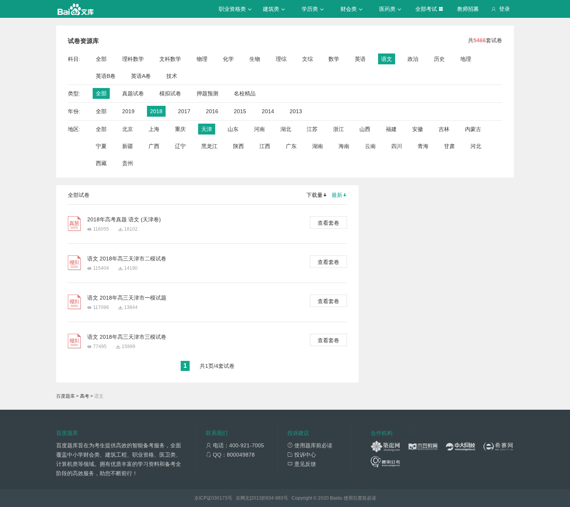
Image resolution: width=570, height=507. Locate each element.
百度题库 (65, 396)
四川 (396, 146)
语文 (386, 59)
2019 (128, 111)
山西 (364, 129)
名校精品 (245, 93)
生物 (254, 59)
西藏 (101, 163)
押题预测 (207, 93)
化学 (228, 59)
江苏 (312, 129)
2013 (296, 111)
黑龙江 (209, 146)
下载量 (314, 195)
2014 (268, 111)
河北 (475, 146)
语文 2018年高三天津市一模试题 (126, 298)
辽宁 (180, 146)
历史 (439, 59)
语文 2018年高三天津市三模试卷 (126, 337)
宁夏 (101, 146)
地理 (465, 59)
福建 (391, 129)
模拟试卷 (170, 93)
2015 (240, 111)
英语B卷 (106, 76)
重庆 (180, 129)
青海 (423, 146)
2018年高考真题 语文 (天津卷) (124, 219)
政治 (413, 59)
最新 (337, 195)
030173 (219, 498)
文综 (307, 59)
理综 (281, 59)
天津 (206, 129)
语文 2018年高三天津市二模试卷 (126, 258)
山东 (233, 129)
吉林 (444, 129)
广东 (291, 146)
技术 (171, 76)
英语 (360, 59)
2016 (212, 111)
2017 (184, 111)
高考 (84, 396)
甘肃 (449, 146)
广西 (154, 146)
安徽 (417, 129)
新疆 (127, 146)
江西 (264, 146)
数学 (333, 59)
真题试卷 (133, 93)
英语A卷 (141, 76)
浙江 (338, 129)
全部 (101, 59)
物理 (202, 59)
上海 (154, 129)
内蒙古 (473, 129)
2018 (156, 111)
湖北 (285, 129)
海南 (344, 146)
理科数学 (133, 59)
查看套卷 (328, 223)
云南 (370, 146)
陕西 (238, 146)
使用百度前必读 (360, 498)
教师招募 (468, 9)
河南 (259, 129)
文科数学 (170, 59)
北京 (127, 129)
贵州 (127, 163)
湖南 (317, 146)
